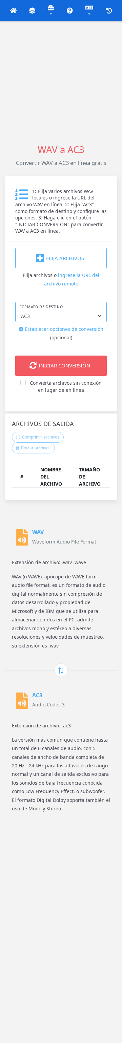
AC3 (37, 695)
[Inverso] (61, 670)
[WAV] (22, 537)
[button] (13, 10)
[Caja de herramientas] (51, 10)
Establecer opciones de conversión (63, 329)
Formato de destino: (42, 306)
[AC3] (22, 700)
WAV (38, 532)
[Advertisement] (61, 82)
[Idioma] (89, 10)
